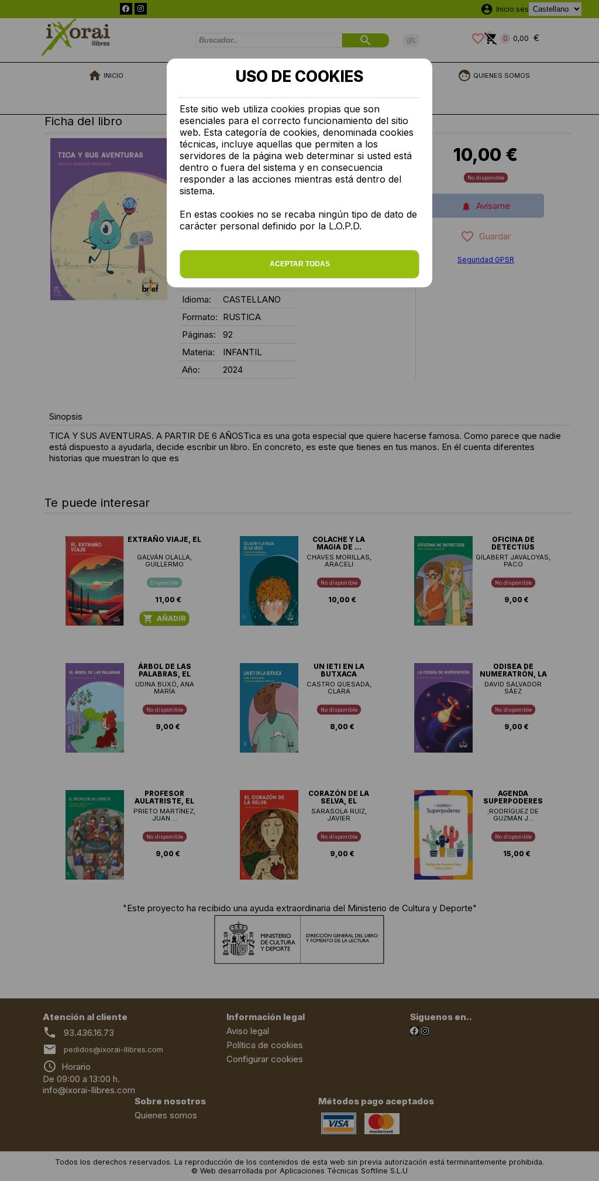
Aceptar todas (300, 264)
